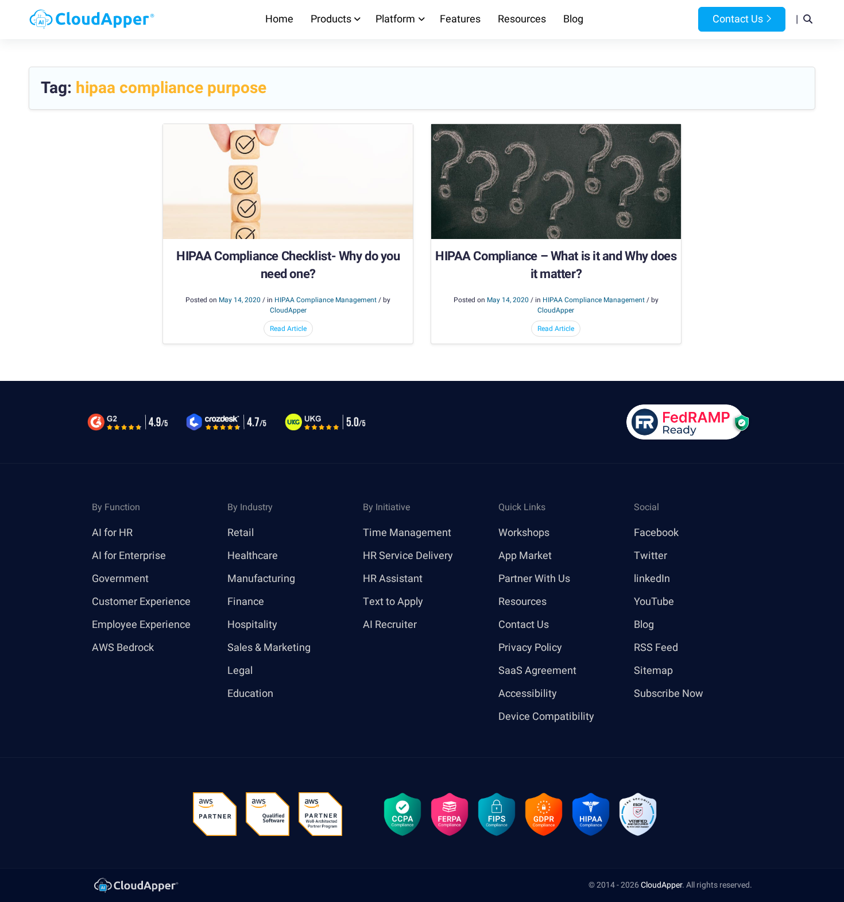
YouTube (654, 602)
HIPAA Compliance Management (325, 300)
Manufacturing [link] (261, 579)
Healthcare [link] (252, 556)
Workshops (523, 533)
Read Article (288, 328)
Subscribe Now (668, 693)
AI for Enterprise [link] (129, 556)
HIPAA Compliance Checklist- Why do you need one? (288, 265)
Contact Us (736, 19)
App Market (525, 556)
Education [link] (250, 693)
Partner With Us (534, 579)
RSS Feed (656, 648)
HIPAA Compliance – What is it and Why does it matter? (556, 265)
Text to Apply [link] (393, 602)
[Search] (807, 19)
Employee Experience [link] (141, 625)
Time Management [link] (407, 533)
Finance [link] (245, 602)
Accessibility (527, 693)
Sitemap (653, 671)
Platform (395, 19)
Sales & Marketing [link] (269, 648)
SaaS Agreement (537, 671)
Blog (573, 19)
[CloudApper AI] (92, 19)
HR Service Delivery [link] (408, 556)
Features (460, 19)
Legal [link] (240, 671)
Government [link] (120, 579)
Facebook (656, 533)
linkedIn (652, 579)
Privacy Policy (530, 648)
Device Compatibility (546, 716)
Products (331, 19)
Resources (522, 19)
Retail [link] (240, 533)
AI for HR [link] (112, 533)
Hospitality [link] (252, 625)
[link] (135, 885)
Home (279, 19)
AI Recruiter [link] (390, 625)
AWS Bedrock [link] (123, 648)
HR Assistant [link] (393, 579)
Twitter (650, 556)
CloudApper (661, 885)
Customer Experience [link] (141, 602)
